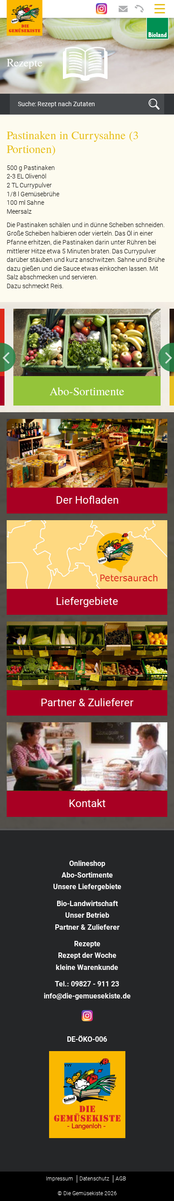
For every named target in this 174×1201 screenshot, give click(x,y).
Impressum (59, 1179)
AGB (121, 1179)
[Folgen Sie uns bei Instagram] (101, 8)
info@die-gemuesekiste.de (87, 996)
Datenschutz (94, 1179)
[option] (87, 56)
